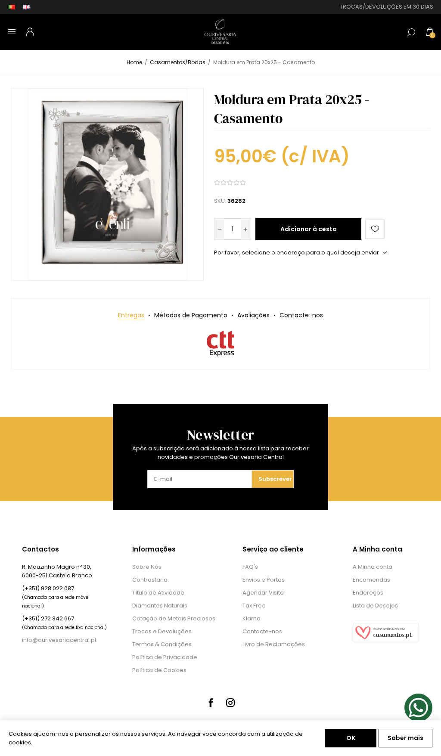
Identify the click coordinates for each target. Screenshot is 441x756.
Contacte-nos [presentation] (301, 315)
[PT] (12, 7)
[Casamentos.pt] (386, 640)
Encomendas (371, 580)
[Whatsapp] (418, 708)
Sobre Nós (146, 567)
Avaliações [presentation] (253, 315)
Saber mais (405, 738)
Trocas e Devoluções (162, 631)
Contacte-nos (262, 631)
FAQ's (250, 567)
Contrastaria (150, 580)
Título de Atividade (158, 593)
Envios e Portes (263, 580)
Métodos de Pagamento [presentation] (190, 315)
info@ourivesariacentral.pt (59, 640)
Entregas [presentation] (131, 315)
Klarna (251, 618)
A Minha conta (372, 567)
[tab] (131, 315)
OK (350, 738)
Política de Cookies (159, 670)
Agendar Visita (263, 593)
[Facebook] (210, 702)
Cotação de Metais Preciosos (173, 618)
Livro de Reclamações (273, 644)
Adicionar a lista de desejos (375, 229)
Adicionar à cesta (308, 229)
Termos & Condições (162, 644)
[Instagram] (230, 702)
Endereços (368, 593)
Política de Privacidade (164, 657)
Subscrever (275, 479)
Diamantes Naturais (159, 605)
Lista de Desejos (375, 605)
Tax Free (254, 605)
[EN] (26, 7)
